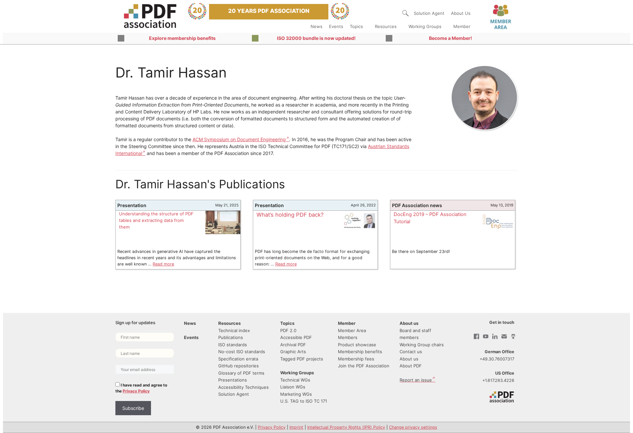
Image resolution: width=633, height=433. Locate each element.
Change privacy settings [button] (413, 427)
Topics (356, 26)
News (316, 26)
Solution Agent (429, 13)
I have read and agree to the (141, 388)
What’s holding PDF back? (289, 214)
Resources (386, 26)
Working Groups (424, 26)
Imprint (296, 427)
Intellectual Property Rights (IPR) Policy (346, 427)
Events (336, 26)
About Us (460, 13)
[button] (405, 13)
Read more (163, 264)
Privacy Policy (136, 390)
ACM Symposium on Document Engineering (239, 139)
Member (461, 26)
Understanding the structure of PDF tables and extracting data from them (156, 220)
